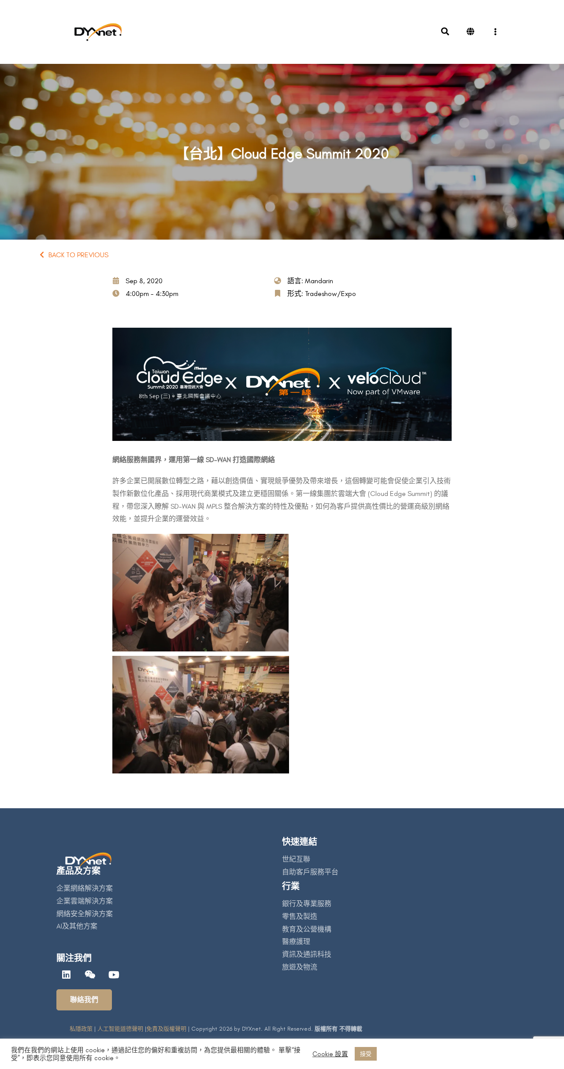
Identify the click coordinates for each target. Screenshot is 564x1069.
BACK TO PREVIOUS (78, 255)
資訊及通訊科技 (306, 954)
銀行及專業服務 (306, 903)
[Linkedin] (66, 974)
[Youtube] (113, 974)
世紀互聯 (296, 859)
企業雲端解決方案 (84, 901)
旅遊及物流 (299, 967)
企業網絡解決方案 (84, 888)
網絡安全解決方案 (84, 914)
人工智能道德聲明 (120, 1028)
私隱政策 (81, 1028)
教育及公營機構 (306, 929)
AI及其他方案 (76, 926)
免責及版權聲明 (166, 1028)
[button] (84, 999)
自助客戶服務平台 (310, 872)
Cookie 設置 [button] (330, 1054)
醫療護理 (296, 941)
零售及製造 (299, 916)
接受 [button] (365, 1054)
